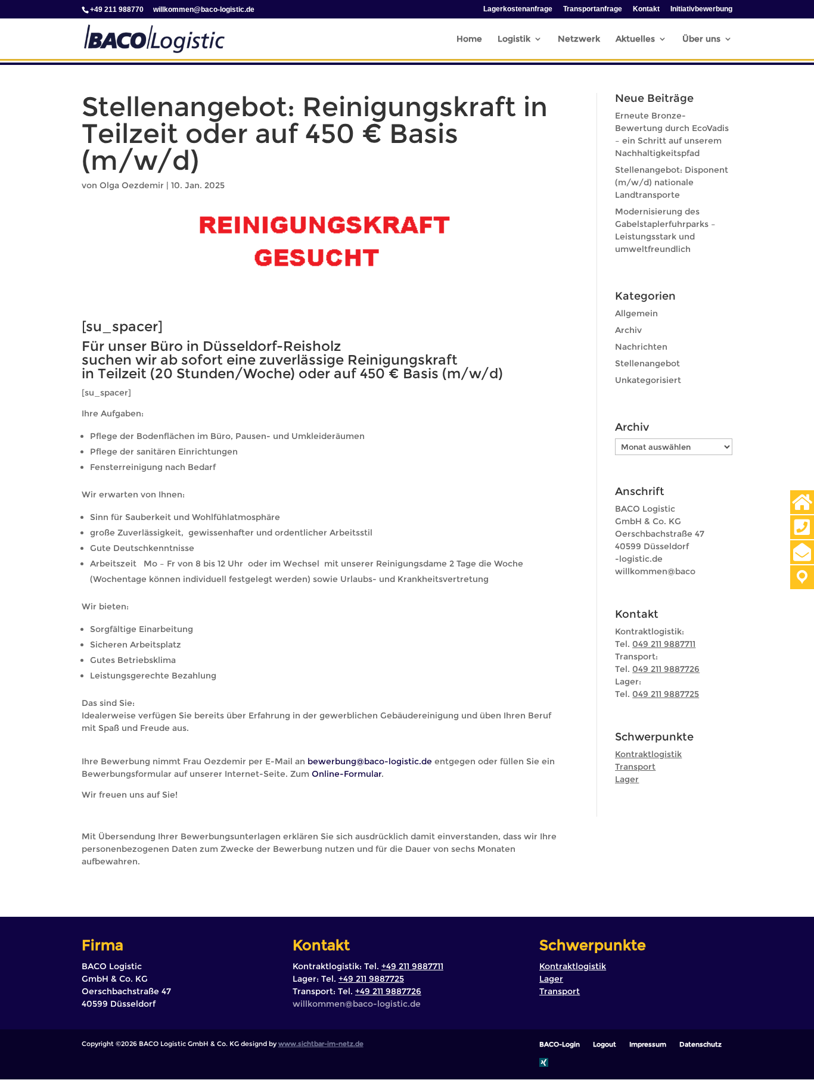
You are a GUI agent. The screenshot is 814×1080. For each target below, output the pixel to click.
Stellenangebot (647, 363)
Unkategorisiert (648, 380)
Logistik (514, 39)
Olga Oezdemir (132, 185)
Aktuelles (635, 39)
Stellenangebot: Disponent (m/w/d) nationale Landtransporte (671, 182)
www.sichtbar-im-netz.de (320, 1043)
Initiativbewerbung (701, 9)
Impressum (647, 1044)
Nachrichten (641, 346)
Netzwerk (579, 39)
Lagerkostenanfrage (517, 9)
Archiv (628, 330)
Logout (604, 1044)
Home (469, 39)
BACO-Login (559, 1044)
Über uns (701, 39)
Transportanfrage (592, 9)
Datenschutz (700, 1044)
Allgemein (636, 313)
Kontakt (646, 9)
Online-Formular (346, 773)
